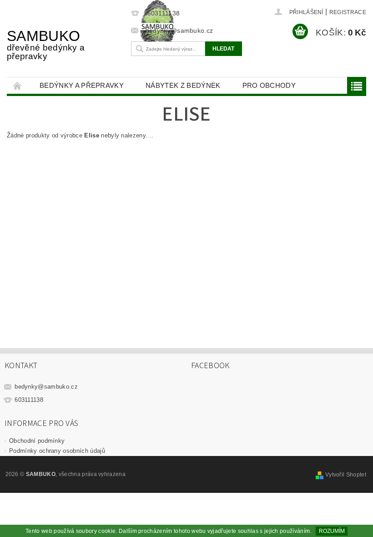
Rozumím (332, 531)
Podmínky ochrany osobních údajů (57, 450)
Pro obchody (269, 85)
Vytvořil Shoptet (345, 474)
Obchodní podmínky (37, 440)
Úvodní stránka (18, 85)
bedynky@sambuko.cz (46, 386)
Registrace (347, 12)
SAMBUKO (46, 44)
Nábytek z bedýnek (183, 85)
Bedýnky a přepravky (82, 85)
